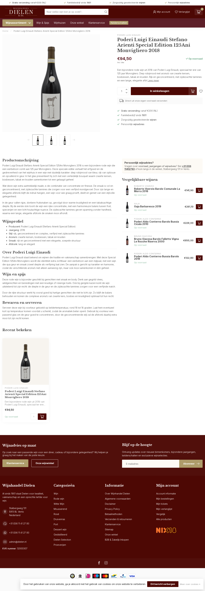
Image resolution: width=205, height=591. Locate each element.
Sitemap (109, 529)
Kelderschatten (119, 22)
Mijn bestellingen (165, 498)
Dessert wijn (60, 529)
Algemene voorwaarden (118, 498)
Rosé (56, 514)
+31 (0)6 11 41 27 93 (19, 523)
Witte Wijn (59, 503)
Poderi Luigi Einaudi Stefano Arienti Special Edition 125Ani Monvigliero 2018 (52, 31)
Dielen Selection (62, 539)
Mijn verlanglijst (164, 509)
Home (5, 31)
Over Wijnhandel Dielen (117, 493)
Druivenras (59, 519)
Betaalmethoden (113, 514)
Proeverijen (60, 544)
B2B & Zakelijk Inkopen (117, 539)
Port (56, 524)
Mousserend (60, 509)
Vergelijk (160, 514)
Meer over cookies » (190, 584)
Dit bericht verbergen (163, 584)
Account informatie (166, 493)
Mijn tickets (162, 503)
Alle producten (164, 519)
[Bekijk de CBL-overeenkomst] (166, 527)
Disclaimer (110, 503)
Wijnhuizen (60, 22)
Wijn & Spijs (42, 22)
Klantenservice (96, 22)
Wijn (56, 493)
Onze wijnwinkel (45, 463)
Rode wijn (59, 498)
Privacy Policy (112, 509)
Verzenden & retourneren (118, 519)
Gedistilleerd (60, 534)
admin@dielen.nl (17, 541)
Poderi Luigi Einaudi (129, 35)
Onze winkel (77, 22)
